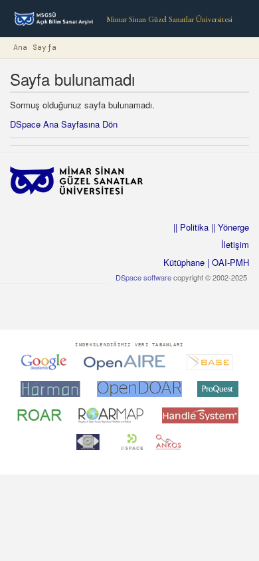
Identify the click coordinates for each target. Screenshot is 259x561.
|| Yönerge (229, 227)
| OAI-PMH (227, 262)
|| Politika (191, 227)
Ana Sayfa (35, 48)
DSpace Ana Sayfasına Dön (64, 124)
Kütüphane (184, 262)
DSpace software (143, 277)
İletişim (235, 244)
